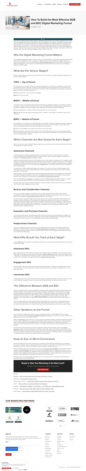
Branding (59, 438)
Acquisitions (48, 450)
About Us (59, 4)
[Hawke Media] (12, 4)
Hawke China (48, 457)
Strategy (59, 436)
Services (40, 4)
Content (59, 439)
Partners (47, 445)
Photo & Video (60, 448)
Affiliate (59, 451)
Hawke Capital (48, 453)
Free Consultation (75, 4)
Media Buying (60, 441)
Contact (47, 446)
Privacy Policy (62, 467)
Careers (47, 443)
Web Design (60, 445)
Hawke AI (65, 4)
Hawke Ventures (49, 455)
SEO (58, 450)
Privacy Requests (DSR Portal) (73, 467)
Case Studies (47, 4)
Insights (54, 4)
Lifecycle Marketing (61, 446)
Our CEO (47, 438)
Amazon (59, 453)
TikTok (58, 443)
